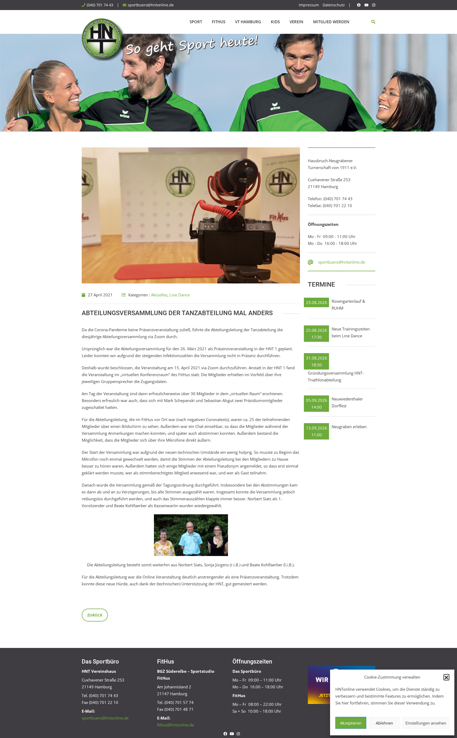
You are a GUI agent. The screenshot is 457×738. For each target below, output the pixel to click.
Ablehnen (384, 723)
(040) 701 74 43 (100, 5)
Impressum (309, 5)
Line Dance (180, 294)
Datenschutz (334, 5)
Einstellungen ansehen (425, 723)
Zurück (94, 615)
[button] (446, 677)
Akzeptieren (351, 723)
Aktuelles (159, 294)
